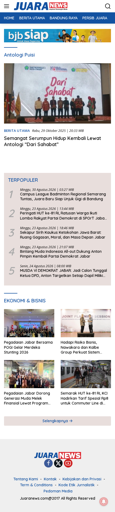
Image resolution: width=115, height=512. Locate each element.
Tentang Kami (25, 479)
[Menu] (7, 6)
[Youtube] (68, 463)
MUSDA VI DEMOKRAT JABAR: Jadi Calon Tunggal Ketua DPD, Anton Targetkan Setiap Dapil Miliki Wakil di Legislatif (63, 273)
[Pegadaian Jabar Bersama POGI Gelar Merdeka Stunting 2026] (29, 323)
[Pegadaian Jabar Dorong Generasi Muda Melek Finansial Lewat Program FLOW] (29, 374)
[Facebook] (48, 463)
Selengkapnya (56, 420)
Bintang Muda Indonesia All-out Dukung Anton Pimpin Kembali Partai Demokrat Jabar (61, 254)
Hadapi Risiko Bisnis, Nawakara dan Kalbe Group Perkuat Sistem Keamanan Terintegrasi (81, 347)
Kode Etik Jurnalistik (77, 485)
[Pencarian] (108, 6)
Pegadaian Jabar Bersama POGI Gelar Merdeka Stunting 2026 (28, 347)
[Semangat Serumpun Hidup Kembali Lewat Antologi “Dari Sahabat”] (57, 93)
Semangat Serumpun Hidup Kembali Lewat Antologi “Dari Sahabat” (52, 141)
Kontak (50, 479)
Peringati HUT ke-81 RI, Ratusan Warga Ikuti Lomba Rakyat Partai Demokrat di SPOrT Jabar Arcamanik (63, 215)
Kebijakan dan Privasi (82, 479)
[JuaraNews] (40, 6)
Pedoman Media (58, 491)
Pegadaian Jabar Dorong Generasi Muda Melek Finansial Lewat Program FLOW (27, 398)
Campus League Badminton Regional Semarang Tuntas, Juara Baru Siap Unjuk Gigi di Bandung (63, 196)
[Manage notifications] (103, 501)
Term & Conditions (36, 485)
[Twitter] (58, 463)
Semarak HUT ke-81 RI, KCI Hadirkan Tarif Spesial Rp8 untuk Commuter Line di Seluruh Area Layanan (84, 398)
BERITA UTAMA (17, 130)
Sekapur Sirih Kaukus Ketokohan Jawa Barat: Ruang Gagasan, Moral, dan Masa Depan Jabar (62, 235)
